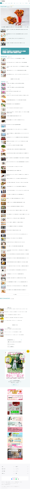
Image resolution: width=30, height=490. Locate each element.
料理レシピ (3, 473)
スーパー (17, 471)
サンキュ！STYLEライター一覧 (14, 483)
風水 (21, 51)
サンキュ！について (4, 483)
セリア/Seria (4, 51)
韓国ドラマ (24, 51)
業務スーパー (4, 52)
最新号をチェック (15, 384)
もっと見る (15, 294)
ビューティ (17, 468)
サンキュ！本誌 (15, 52)
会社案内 (2, 484)
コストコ (8, 52)
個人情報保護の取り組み (7, 484)
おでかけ (20, 52)
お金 (2, 466)
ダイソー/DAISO (9, 51)
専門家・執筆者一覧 (8, 483)
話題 (16, 473)
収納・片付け (3, 468)
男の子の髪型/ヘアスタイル (16, 51)
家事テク (17, 466)
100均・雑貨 (3, 471)
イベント (11, 52)
